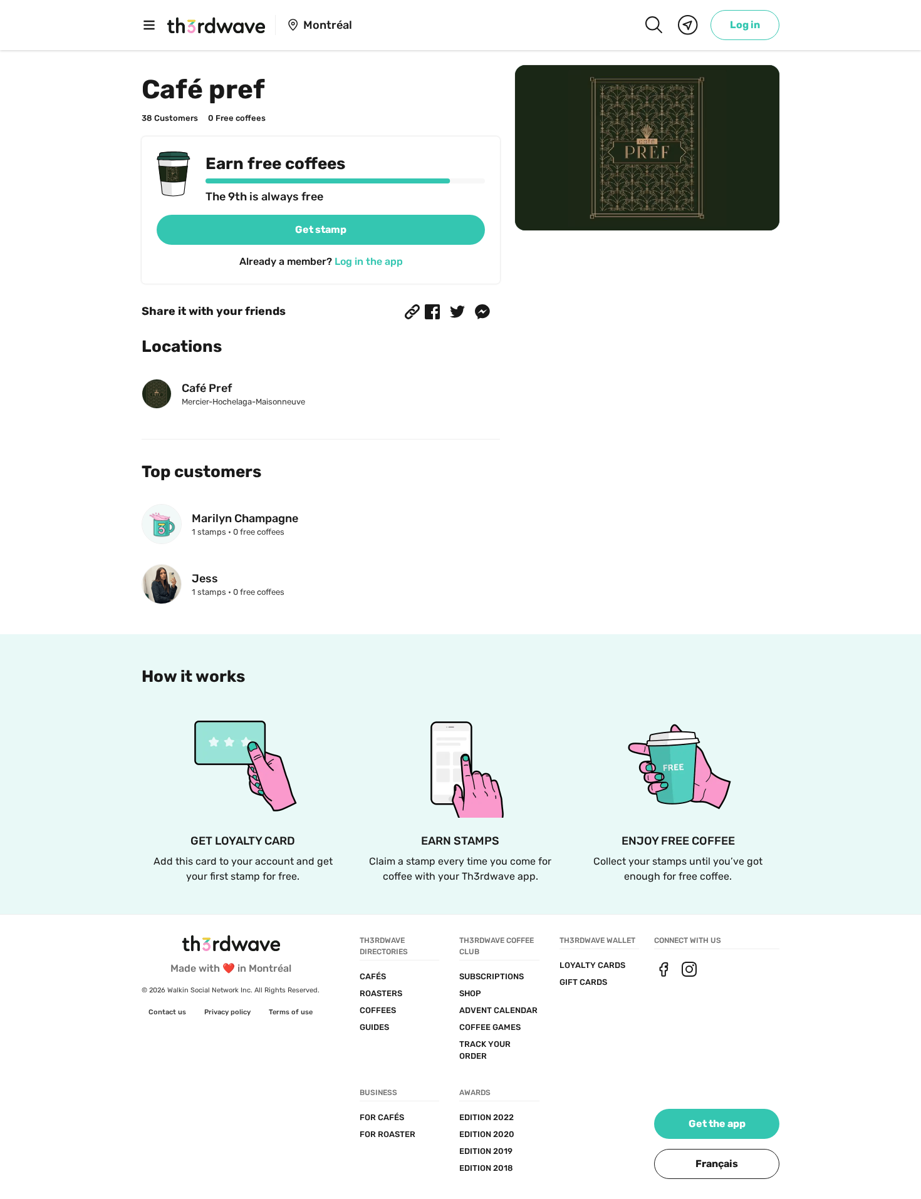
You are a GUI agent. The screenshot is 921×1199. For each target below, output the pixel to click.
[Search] (653, 25)
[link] (744, 25)
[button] (412, 311)
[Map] (687, 25)
